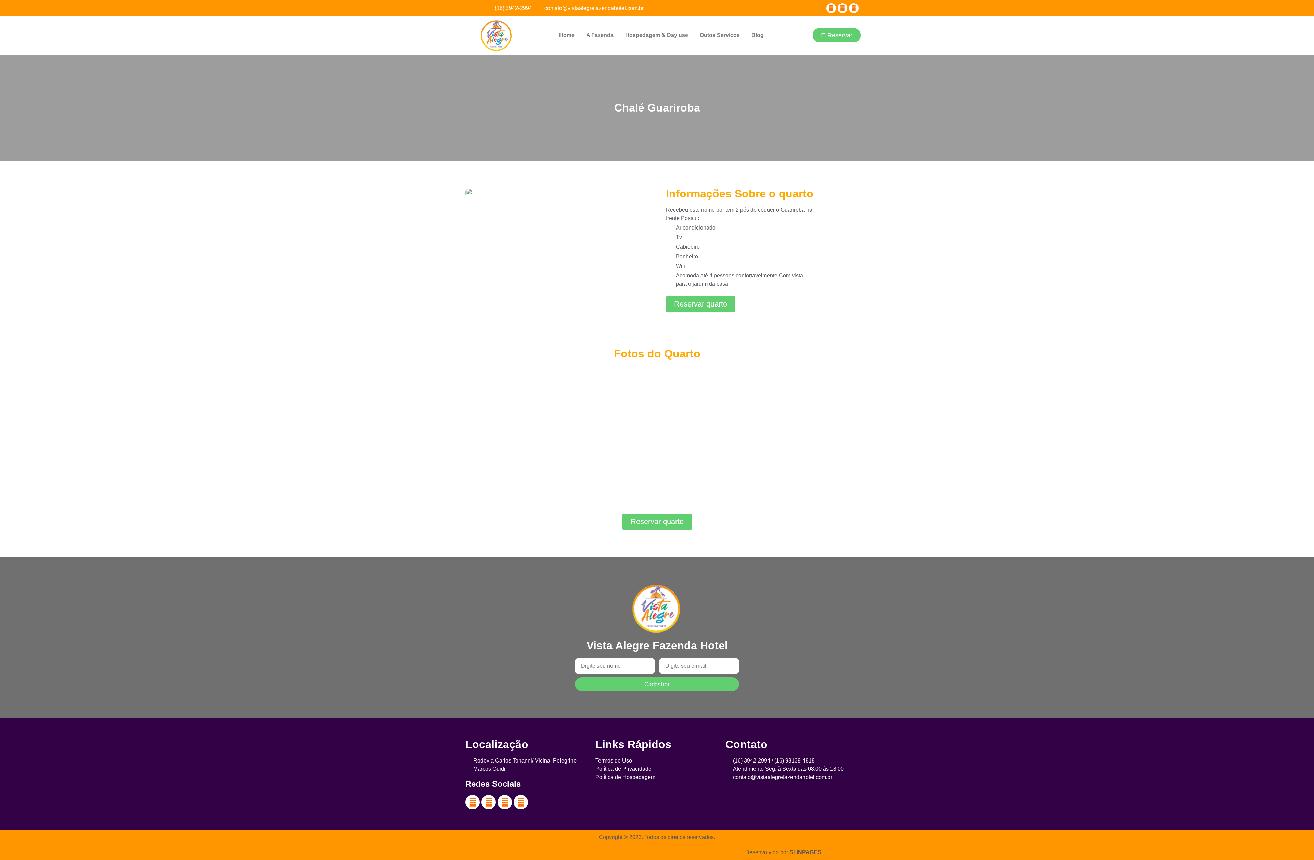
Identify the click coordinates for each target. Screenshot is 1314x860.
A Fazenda (600, 35)
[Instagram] (854, 8)
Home (567, 35)
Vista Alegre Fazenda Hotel (657, 645)
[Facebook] (831, 8)
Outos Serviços (720, 35)
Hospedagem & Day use (656, 35)
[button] (801, 36)
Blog (757, 35)
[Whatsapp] (521, 802)
